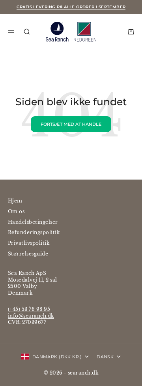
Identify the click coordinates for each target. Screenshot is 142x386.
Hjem (15, 201)
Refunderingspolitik (34, 232)
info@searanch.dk (31, 316)
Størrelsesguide (28, 254)
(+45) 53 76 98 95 (29, 309)
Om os (16, 211)
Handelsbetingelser (33, 222)
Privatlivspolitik (28, 243)
